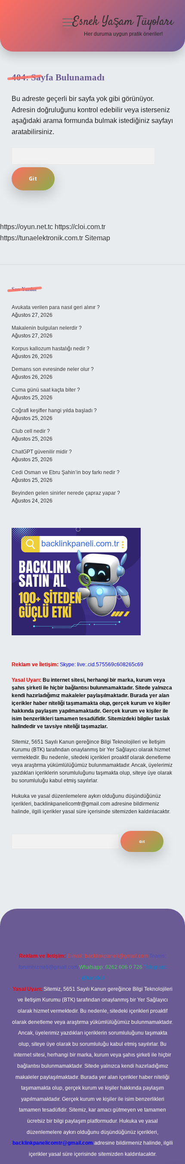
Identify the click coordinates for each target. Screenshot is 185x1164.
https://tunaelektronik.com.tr (41, 238)
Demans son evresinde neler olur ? (53, 369)
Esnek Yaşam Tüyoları (123, 22)
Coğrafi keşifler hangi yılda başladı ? (54, 410)
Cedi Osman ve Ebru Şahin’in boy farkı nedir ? (66, 472)
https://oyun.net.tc (26, 226)
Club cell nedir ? (31, 431)
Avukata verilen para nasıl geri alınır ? (56, 307)
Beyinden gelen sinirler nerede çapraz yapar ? (66, 493)
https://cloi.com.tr (80, 226)
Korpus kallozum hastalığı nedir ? (50, 349)
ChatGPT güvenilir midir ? (42, 452)
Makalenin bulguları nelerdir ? (47, 328)
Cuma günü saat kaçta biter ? (46, 390)
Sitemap (97, 238)
